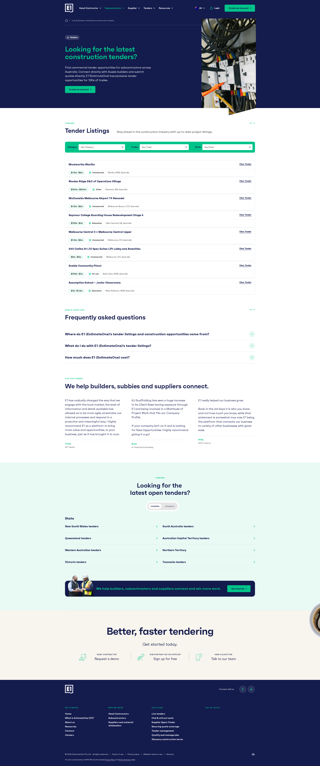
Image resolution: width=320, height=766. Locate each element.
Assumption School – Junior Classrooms (95, 282)
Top (250, 123)
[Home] (66, 20)
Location (155, 506)
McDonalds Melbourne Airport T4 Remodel (96, 198)
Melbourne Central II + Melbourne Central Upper (100, 231)
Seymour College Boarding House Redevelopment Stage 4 (106, 215)
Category (72, 147)
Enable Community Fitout (85, 265)
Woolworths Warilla (82, 164)
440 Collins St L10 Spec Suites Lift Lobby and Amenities (104, 248)
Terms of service (124, 760)
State (198, 147)
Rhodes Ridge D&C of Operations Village (95, 181)
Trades (134, 147)
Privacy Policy (110, 760)
